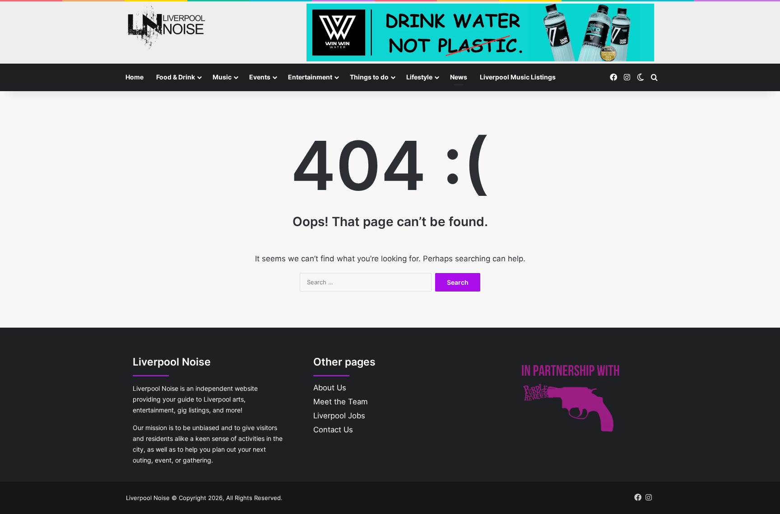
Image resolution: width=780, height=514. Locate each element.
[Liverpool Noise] (165, 27)
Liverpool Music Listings (518, 77)
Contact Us (333, 429)
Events (259, 77)
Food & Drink (175, 77)
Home (134, 77)
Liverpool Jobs (339, 415)
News (458, 77)
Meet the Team (340, 401)
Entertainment (310, 77)
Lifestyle (419, 77)
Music (222, 77)
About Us (329, 387)
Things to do (369, 77)
